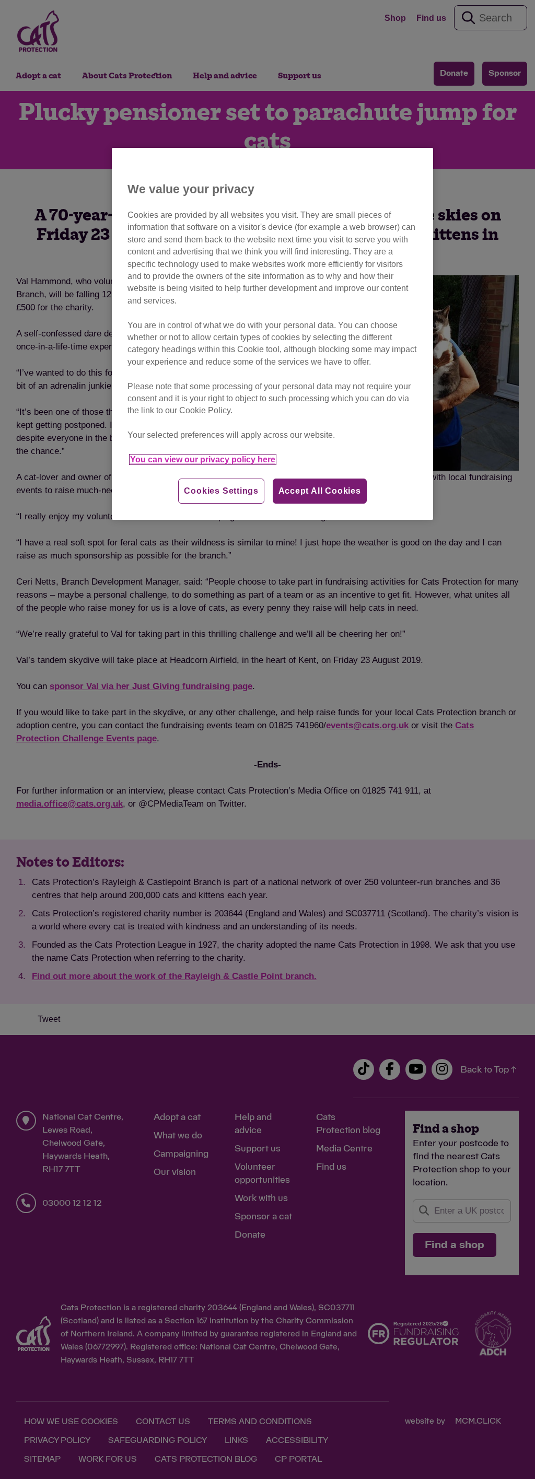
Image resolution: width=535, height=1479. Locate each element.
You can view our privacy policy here (202, 459)
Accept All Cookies (319, 490)
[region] (272, 334)
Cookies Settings (221, 490)
